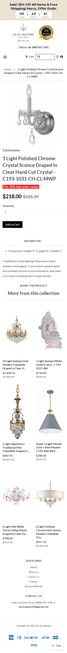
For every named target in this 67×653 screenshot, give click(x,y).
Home (7, 69)
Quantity (8, 205)
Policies (33, 581)
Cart (31, 56)
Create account (61, 56)
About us (33, 572)
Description (32, 241)
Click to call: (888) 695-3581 (34, 47)
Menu (5, 57)
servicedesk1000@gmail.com (33, 606)
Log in (57, 56)
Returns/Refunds (33, 586)
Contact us (33, 576)
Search (33, 567)
